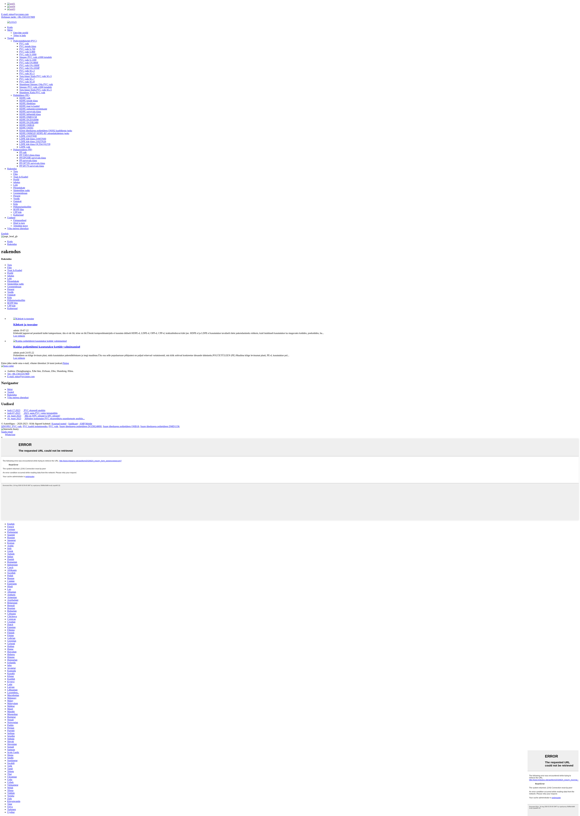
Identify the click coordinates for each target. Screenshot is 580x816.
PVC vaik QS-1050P (29, 68)
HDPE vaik (25, 98)
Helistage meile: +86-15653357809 (18, 17)
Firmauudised (19, 220)
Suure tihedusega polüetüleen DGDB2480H (80, 426)
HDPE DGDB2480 (28, 122)
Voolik (16, 198)
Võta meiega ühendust (18, 228)
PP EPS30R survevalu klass (32, 157)
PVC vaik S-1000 (27, 54)
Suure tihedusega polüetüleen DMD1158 (159, 426)
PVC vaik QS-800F (28, 62)
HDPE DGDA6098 (29, 119)
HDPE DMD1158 (28, 117)
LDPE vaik (24, 147)
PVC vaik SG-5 (27, 73)
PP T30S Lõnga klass (29, 155)
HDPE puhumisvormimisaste (33, 109)
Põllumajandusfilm (22, 206)
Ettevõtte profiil (20, 32)
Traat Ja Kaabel (20, 177)
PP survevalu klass (28, 160)
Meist (10, 30)
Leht (15, 185)
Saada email (7, 432)
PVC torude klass (27, 46)
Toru (15, 171)
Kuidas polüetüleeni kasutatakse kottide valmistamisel (46, 346)
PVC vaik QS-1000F (29, 65)
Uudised (11, 217)
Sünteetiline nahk (21, 190)
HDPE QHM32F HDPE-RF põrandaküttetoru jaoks (44, 133)
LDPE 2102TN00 (28, 136)
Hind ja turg (19, 223)
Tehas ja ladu (19, 35)
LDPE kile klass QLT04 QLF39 (34, 144)
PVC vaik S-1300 (27, 60)
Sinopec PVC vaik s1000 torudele (35, 57)
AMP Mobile (86, 423)
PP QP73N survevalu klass (32, 163)
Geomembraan (20, 193)
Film (15, 174)
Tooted (10, 38)
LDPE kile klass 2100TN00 (32, 138)
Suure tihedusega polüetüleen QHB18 (121, 426)
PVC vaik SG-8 (27, 81)
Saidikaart (73, 423)
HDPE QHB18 (26, 125)
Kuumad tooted (59, 423)
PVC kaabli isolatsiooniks (35, 426)
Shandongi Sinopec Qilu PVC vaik (36, 84)
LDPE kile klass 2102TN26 (32, 141)
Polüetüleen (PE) (21, 95)
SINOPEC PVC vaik (11, 426)
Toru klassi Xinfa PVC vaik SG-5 (35, 76)
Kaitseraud (18, 215)
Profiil (16, 179)
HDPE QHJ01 (26, 128)
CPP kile (17, 212)
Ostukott (17, 201)
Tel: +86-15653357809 (18, 374)
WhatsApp (10, 434)
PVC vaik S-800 (27, 51)
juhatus (16, 182)
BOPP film (18, 209)
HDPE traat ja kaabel (29, 106)
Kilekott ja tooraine (25, 324)
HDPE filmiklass (27, 103)
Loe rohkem (19, 336)
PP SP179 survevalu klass (31, 166)
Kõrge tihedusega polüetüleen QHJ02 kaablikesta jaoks (45, 130)
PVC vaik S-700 (27, 49)
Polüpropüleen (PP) (22, 149)
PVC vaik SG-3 (27, 70)
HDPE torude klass (28, 100)
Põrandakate (19, 187)
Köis (15, 204)
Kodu (10, 27)
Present (16, 196)
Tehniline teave (20, 225)
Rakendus (12, 168)
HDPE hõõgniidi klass (30, 114)
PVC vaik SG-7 (27, 79)
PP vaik (23, 152)
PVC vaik (24, 43)
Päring (66, 363)
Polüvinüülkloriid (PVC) (25, 41)
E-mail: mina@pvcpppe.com (15, 14)
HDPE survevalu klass (30, 111)
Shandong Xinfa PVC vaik (32, 92)
